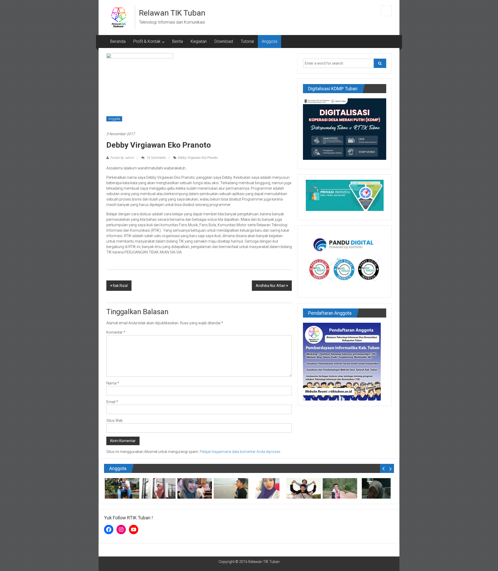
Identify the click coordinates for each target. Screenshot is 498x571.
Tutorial (247, 41)
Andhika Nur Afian (270, 286)
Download (224, 41)
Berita (177, 41)
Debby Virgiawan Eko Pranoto (198, 158)
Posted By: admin (122, 158)
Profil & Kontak (147, 41)
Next (390, 468)
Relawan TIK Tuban (172, 12)
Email (112, 402)
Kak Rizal (120, 286)
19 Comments (156, 158)
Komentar (115, 332)
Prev (383, 468)
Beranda (118, 41)
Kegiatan (199, 41)
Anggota (269, 41)
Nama (112, 383)
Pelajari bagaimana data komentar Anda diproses (240, 452)
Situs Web (114, 420)
